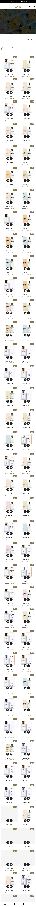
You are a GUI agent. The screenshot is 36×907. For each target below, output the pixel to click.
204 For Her (9, 780)
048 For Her (26, 361)
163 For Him (9, 670)
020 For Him (26, 74)
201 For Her (26, 736)
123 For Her (9, 581)
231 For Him (26, 868)
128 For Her (9, 603)
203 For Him (26, 758)
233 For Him (26, 890)
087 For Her (9, 471)
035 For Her (26, 251)
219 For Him (9, 802)
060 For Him (9, 405)
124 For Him (26, 581)
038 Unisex (26, 317)
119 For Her (9, 559)
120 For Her (26, 559)
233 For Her (9, 890)
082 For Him (9, 449)
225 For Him (9, 846)
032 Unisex (26, 206)
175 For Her (9, 692)
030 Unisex (26, 184)
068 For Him (26, 405)
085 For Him (26, 449)
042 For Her (9, 361)
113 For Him (26, 515)
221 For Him (9, 824)
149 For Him (26, 625)
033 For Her (9, 229)
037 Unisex (9, 317)
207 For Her (26, 780)
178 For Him (26, 692)
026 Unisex (26, 140)
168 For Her (26, 670)
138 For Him (9, 625)
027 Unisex (9, 162)
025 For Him (26, 118)
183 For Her (26, 714)
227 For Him (26, 846)
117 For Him (26, 537)
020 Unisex (9, 96)
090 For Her (26, 471)
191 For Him (9, 736)
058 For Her (26, 383)
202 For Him (9, 758)
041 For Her (26, 339)
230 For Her (9, 868)
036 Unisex (26, 295)
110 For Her (9, 515)
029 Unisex (9, 184)
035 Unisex (26, 273)
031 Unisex (9, 206)
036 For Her (9, 295)
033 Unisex (26, 229)
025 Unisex (9, 140)
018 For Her (9, 74)
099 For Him (26, 493)
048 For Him (9, 383)
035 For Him (9, 273)
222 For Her (26, 824)
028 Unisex (26, 162)
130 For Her (26, 603)
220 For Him (26, 802)
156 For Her (26, 648)
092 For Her (9, 493)
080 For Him (9, 427)
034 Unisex (9, 251)
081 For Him (26, 427)
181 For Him (9, 714)
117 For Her (9, 537)
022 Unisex (26, 96)
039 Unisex (9, 339)
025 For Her (9, 118)
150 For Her (9, 648)
